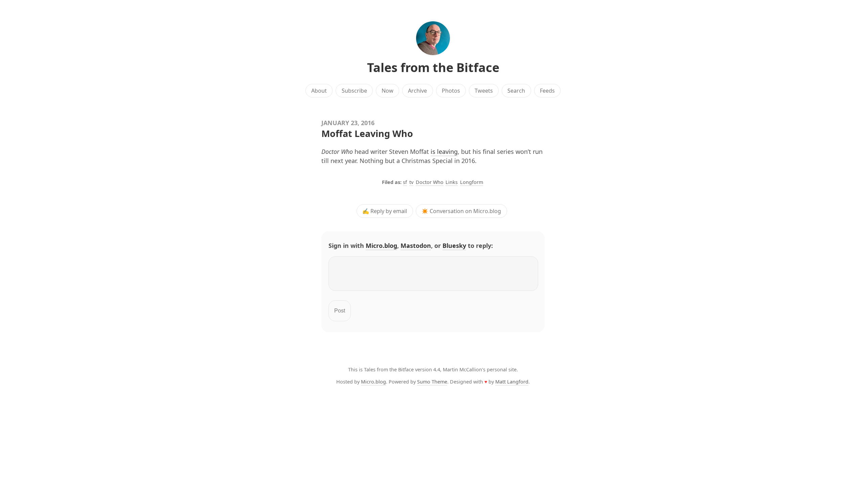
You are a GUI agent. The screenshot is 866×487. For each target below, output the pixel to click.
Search (516, 90)
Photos (451, 90)
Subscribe (354, 90)
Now (387, 90)
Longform (471, 182)
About (319, 90)
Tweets (484, 90)
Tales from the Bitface (433, 67)
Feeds (547, 90)
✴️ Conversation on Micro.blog (461, 211)
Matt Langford (511, 381)
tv (411, 182)
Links (452, 182)
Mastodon (416, 245)
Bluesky (454, 245)
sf (405, 182)
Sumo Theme (432, 381)
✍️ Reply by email (384, 211)
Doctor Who (429, 182)
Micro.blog (381, 245)
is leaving (444, 151)
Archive (417, 90)
